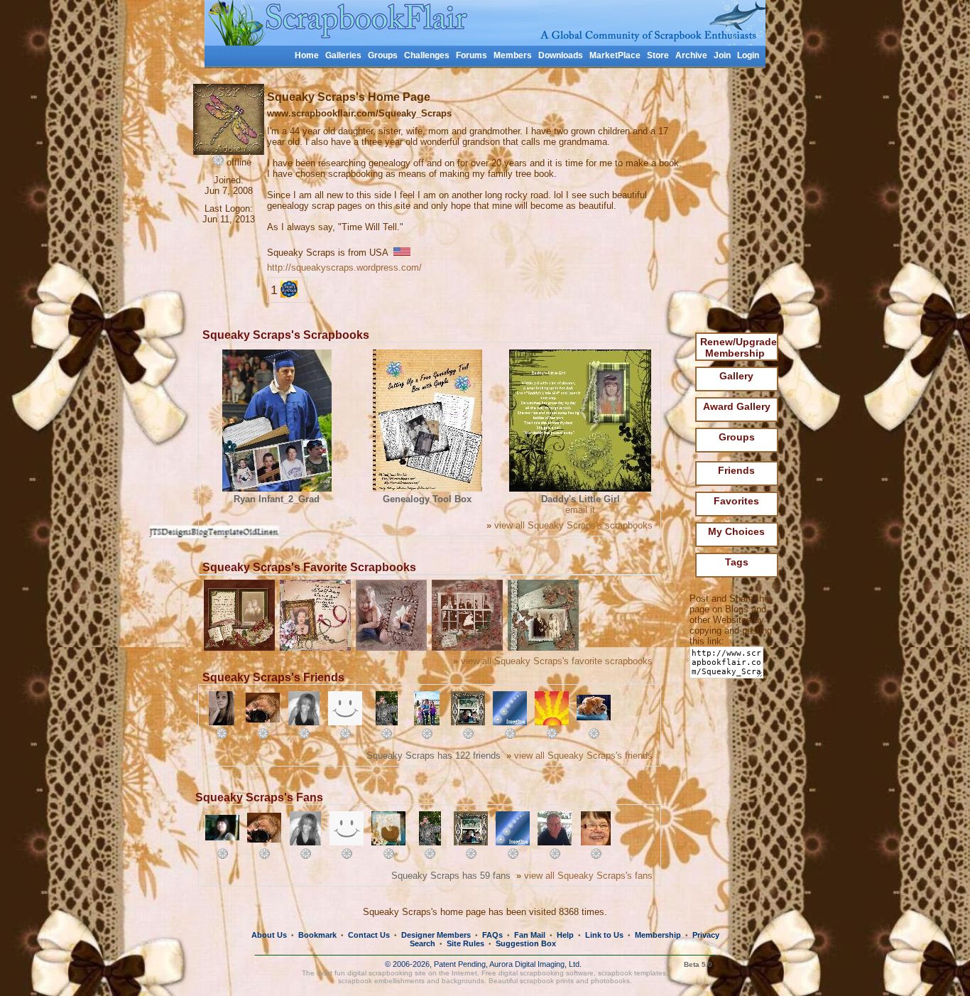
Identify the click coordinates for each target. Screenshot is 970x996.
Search (422, 943)
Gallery (736, 375)
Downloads (560, 55)
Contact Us (369, 935)
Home (307, 55)
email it (580, 509)
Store (658, 55)
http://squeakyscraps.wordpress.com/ (344, 267)
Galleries (343, 55)
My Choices (736, 531)
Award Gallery (736, 406)
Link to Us (604, 935)
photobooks (610, 981)
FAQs (492, 935)
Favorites (736, 501)
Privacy (705, 935)
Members (513, 55)
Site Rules (465, 943)
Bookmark (317, 935)
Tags (736, 562)
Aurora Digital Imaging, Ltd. (535, 964)
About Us (269, 935)
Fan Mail (529, 935)
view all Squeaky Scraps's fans (584, 875)
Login (748, 55)
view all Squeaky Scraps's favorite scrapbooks (553, 661)
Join (722, 55)
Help (565, 935)
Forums (471, 55)
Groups (383, 55)
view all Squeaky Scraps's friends (579, 755)
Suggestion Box (526, 943)
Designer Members (436, 935)
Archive (691, 55)
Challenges (426, 55)
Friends (736, 470)
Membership (658, 935)
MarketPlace (615, 55)
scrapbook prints (547, 981)
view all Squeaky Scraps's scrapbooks (569, 525)
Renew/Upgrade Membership (738, 347)
